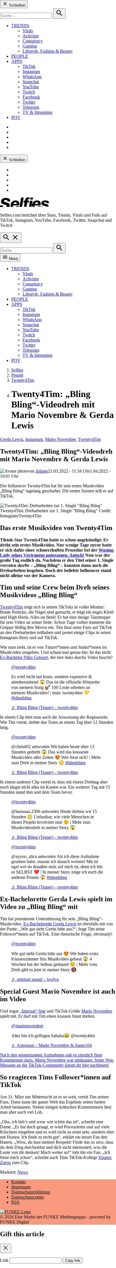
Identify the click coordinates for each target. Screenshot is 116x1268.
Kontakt (18, 1181)
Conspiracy (33, 41)
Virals (28, 30)
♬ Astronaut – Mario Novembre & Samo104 (51, 1045)
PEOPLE (19, 56)
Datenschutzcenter (27, 1197)
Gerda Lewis (11, 439)
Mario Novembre (60, 439)
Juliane (41, 471)
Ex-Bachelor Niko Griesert (24, 657)
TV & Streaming (37, 112)
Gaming (30, 46)
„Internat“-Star (33, 1011)
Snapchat (31, 81)
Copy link (72, 1260)
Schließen (16, 5)
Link (4, 1260)
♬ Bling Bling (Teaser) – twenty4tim (44, 707)
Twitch (29, 91)
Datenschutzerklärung (30, 1192)
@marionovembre (27, 1025)
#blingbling (21, 697)
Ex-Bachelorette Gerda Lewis (49, 923)
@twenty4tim (23, 667)
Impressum (21, 1186)
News (22, 1172)
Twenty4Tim (22, 380)
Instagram (31, 71)
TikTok (29, 66)
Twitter (29, 102)
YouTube (31, 86)
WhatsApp (32, 76)
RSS (15, 1202)
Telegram (31, 107)
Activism (31, 35)
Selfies (17, 370)
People (17, 375)
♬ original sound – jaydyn (35, 979)
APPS (16, 61)
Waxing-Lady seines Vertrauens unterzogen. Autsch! (57, 553)
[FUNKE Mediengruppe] (15, 1211)
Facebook (31, 97)
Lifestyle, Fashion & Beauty (48, 51)
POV (16, 117)
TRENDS (20, 25)
